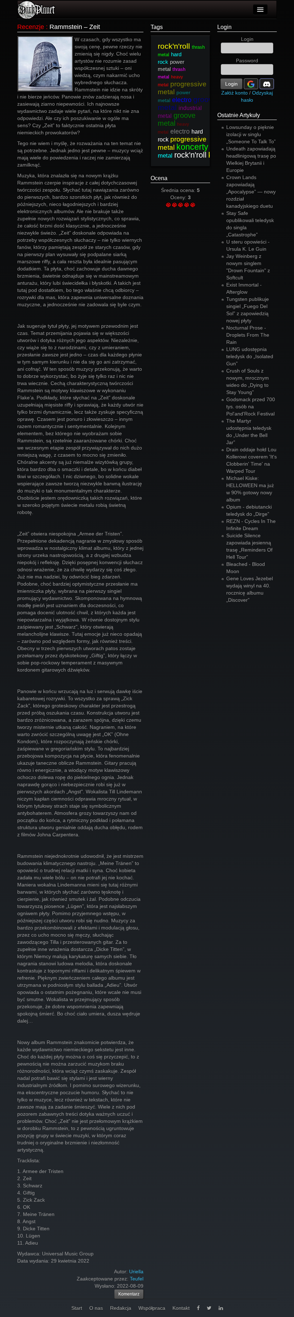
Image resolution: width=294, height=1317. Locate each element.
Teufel (136, 1279)
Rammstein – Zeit (74, 26)
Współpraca (151, 1308)
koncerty (192, 147)
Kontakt (181, 1308)
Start (76, 1308)
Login (224, 27)
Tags (157, 27)
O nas (96, 1308)
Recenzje (30, 26)
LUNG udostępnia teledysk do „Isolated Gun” (249, 356)
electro (181, 100)
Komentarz (128, 1294)
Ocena (159, 178)
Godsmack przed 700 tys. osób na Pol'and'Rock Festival (250, 406)
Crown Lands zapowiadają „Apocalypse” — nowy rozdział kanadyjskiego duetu (251, 191)
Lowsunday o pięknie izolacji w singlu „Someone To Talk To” (251, 134)
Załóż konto (234, 93)
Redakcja (120, 1308)
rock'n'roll (174, 46)
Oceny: (179, 197)
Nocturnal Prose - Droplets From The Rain (247, 335)
